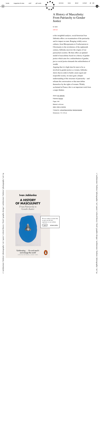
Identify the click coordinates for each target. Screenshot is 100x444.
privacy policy (54, 225)
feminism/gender (77, 110)
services (61, 3)
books (7, 3)
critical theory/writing (66, 110)
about (76, 3)
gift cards (38, 3)
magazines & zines (19, 3)
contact (85, 3)
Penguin (60, 98)
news (69, 3)
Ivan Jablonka (60, 96)
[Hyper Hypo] (49, 6)
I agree (45, 225)
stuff (30, 3)
